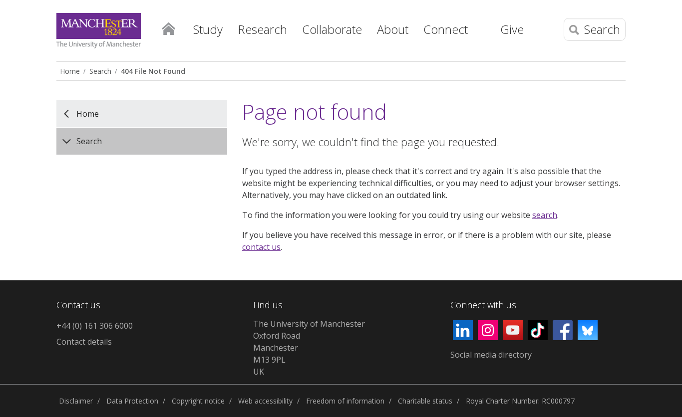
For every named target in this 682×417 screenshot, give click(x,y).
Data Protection (132, 401)
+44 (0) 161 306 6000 (94, 325)
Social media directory (491, 354)
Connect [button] (445, 29)
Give (512, 29)
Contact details (84, 341)
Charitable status (425, 401)
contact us (261, 246)
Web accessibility (265, 401)
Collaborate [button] (332, 29)
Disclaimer (76, 401)
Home (168, 28)
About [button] (392, 29)
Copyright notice (198, 401)
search (544, 214)
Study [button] (208, 29)
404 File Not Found (153, 71)
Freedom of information (345, 401)
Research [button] (262, 29)
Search (100, 71)
